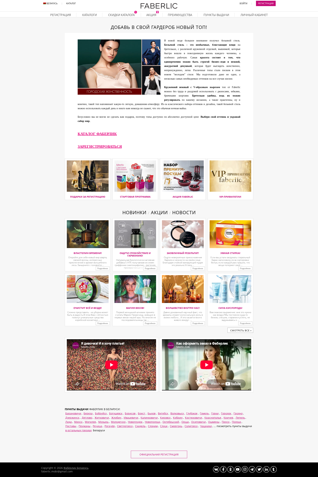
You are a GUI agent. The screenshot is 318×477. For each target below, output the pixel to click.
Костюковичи (193, 417)
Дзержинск (72, 417)
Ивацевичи (131, 417)
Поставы (70, 426)
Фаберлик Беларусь (76, 468)
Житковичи (102, 417)
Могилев (90, 422)
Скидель (140, 426)
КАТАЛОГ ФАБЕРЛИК (97, 134)
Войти (243, 3)
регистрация (60, 15)
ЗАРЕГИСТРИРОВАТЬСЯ (100, 146)
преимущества (180, 15)
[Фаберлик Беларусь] (159, 7)
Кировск (165, 417)
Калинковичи (149, 417)
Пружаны (84, 426)
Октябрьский (170, 422)
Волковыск (177, 413)
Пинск (225, 422)
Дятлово (87, 417)
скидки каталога (121, 15)
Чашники (206, 426)
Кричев (228, 417)
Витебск (163, 413)
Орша (185, 422)
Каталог (71, 3)
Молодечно (118, 422)
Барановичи (73, 413)
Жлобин (116, 417)
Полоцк (236, 422)
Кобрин (178, 417)
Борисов (130, 413)
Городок (226, 413)
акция (151, 15)
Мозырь (103, 422)
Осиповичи (198, 422)
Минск (78, 422)
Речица (97, 426)
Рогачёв (110, 426)
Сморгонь (176, 426)
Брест (141, 413)
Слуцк (163, 426)
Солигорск (191, 426)
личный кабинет (254, 15)
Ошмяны (213, 422)
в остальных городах (78, 430)
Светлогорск (125, 426)
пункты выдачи (216, 15)
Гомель (204, 413)
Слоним (153, 426)
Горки (215, 413)
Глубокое (191, 413)
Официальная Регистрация (159, 454)
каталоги (89, 15)
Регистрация (266, 3)
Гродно (238, 413)
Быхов (152, 413)
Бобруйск (101, 413)
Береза (88, 413)
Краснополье (212, 417)
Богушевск (115, 413)
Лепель (240, 417)
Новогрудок (135, 422)
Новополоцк (152, 422)
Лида (68, 422)
